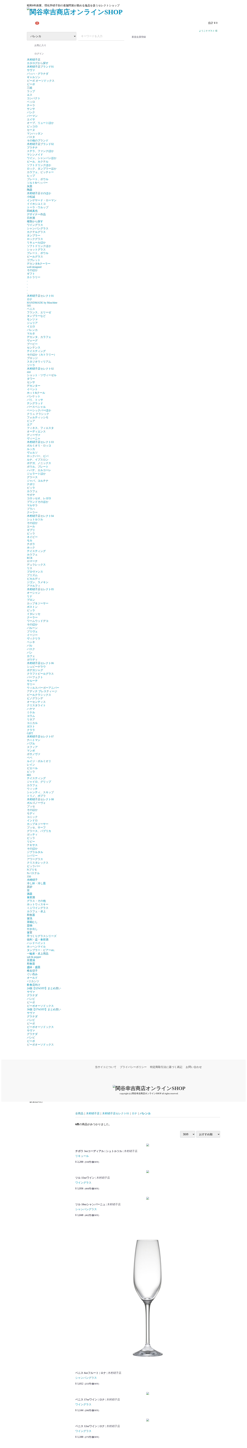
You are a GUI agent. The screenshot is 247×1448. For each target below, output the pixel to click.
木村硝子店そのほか (39, 193)
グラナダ (32, 995)
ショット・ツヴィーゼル (41, 375)
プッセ (31, 806)
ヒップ (31, 175)
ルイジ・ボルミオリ (39, 761)
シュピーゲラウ (36, 666)
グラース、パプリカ (39, 831)
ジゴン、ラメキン (37, 582)
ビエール (32, 768)
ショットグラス (36, 249)
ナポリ (31, 484)
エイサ (31, 119)
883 (29, 775)
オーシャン (33, 592)
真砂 (29, 886)
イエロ (31, 326)
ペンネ (31, 642)
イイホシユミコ (36, 203)
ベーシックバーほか (39, 410)
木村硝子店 (33, 59)
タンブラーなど (36, 315)
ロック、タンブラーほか (41, 168)
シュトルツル (35, 519)
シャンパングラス (37, 228)
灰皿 (29, 186)
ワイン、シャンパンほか (41, 158)
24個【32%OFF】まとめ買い (44, 988)
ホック (31, 547)
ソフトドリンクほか (39, 165)
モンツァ (32, 319)
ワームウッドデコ (37, 620)
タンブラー (33, 235)
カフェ (31, 656)
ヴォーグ (32, 340)
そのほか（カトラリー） (41, 354)
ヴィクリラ (33, 638)
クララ (31, 730)
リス (29, 568)
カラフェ (32, 491)
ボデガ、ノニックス (39, 463)
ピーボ (31, 84)
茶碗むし (32, 921)
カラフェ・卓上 (36, 911)
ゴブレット (33, 260)
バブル (31, 743)
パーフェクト (35, 677)
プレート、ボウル (37, 179)
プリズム (32, 575)
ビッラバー (33, 866)
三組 (29, 87)
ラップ (31, 91)
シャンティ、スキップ (40, 792)
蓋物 (29, 925)
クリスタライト (36, 705)
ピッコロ (32, 126)
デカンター (33, 385)
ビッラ (31, 487)
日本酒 (31, 217)
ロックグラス (35, 239)
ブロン (31, 599)
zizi (29, 372)
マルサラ (32, 505)
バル (29, 645)
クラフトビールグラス (40, 673)
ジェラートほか (36, 473)
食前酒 (31, 897)
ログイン (39, 53)
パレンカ (32, 329)
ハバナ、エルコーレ (39, 470)
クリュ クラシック (38, 413)
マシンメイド (35, 154)
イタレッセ (33, 613)
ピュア (31, 420)
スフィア (32, 747)
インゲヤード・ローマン (41, 200)
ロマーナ (32, 561)
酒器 (29, 893)
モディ (31, 813)
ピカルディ (33, 578)
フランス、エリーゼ (39, 312)
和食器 (31, 914)
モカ (29, 540)
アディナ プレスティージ (42, 691)
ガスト (31, 726)
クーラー (32, 512)
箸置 (29, 932)
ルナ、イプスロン (37, 459)
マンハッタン (35, 133)
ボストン (32, 606)
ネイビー (32, 537)
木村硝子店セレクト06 (40, 663)
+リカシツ (33, 981)
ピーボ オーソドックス (40, 80)
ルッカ (31, 449)
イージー (32, 635)
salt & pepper (34, 957)
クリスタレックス (37, 862)
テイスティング (36, 351)
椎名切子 (32, 970)
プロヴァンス (35, 571)
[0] (31, 23)
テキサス (32, 845)
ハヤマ (31, 708)
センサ (31, 382)
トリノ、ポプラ (36, 795)
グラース (32, 477)
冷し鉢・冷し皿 (36, 883)
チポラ (31, 544)
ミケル (31, 712)
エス (29, 94)
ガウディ (32, 659)
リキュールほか (36, 242)
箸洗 (29, 918)
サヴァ (31, 70)
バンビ (31, 998)
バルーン (32, 628)
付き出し (32, 929)
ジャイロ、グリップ (39, 781)
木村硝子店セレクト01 (40, 295)
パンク (31, 112)
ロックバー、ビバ (37, 456)
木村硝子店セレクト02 (40, 368)
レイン (31, 764)
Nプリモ (32, 869)
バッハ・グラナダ (37, 73)
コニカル (32, 722)
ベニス (31, 308)
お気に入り (40, 45)
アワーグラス (35, 859)
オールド (32, 977)
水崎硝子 (32, 879)
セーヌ (31, 129)
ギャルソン (33, 77)
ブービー (32, 344)
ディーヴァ (33, 435)
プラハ (31, 508)
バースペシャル (36, 406)
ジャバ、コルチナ (37, 480)
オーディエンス (36, 431)
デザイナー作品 (36, 214)
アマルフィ (33, 585)
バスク (31, 649)
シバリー (32, 855)
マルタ (31, 333)
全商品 (79, 1113)
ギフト (31, 273)
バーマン (32, 115)
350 (29, 876)
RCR (29, 557)
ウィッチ (32, 788)
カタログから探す (37, 63)
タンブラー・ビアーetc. (41, 950)
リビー (31, 841)
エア (29, 424)
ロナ (29, 299)
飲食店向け (33, 984)
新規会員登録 (139, 37)
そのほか (32, 270)
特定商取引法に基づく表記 (166, 1067)
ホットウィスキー (37, 904)
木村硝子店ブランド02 (40, 144)
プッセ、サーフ (36, 827)
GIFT (30, 733)
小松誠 (31, 196)
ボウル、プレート (37, 466)
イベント (32, 389)
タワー (31, 378)
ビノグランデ (35, 698)
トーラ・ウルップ (37, 207)
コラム (31, 715)
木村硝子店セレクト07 (40, 736)
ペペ (29, 757)
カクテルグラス (36, 232)
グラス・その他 (36, 900)
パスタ (31, 137)
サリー (31, 684)
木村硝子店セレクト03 (40, 442)
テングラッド (35, 403)
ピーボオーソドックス (40, 1005)
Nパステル (33, 873)
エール (31, 526)
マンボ (31, 750)
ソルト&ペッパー (37, 182)
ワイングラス (35, 224)
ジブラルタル (35, 852)
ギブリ (31, 530)
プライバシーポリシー (133, 1067)
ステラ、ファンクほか (40, 151)
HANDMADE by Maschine (42, 302)
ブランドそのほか (37, 501)
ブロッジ (32, 358)
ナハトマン (33, 740)
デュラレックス (36, 564)
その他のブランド (37, 140)
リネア (31, 719)
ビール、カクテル (37, 161)
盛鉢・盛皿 (33, 967)
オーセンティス (36, 701)
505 (29, 305)
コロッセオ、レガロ (39, 498)
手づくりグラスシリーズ (41, 936)
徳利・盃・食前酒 (37, 939)
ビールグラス (35, 256)
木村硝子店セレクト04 (40, 515)
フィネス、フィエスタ (40, 427)
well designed (34, 267)
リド (29, 596)
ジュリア (32, 322)
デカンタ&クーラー (38, 263)
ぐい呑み (32, 974)
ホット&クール (36, 392)
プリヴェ (32, 631)
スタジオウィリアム (39, 361)
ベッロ (31, 101)
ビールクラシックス (39, 694)
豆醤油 (31, 960)
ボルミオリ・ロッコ (39, 445)
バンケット (33, 396)
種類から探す (35, 221)
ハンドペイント (36, 943)
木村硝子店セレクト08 (40, 799)
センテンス (33, 347)
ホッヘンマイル (36, 946)
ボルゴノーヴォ (36, 802)
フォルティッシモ (37, 417)
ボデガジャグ (35, 670)
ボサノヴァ (33, 754)
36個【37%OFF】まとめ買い (44, 1009)
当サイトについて (105, 1067)
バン (29, 652)
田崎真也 (32, 210)
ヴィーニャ (33, 438)
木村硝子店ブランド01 (40, 66)
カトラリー (33, 277)
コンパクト (33, 98)
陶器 (29, 189)
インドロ (32, 820)
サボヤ (31, 494)
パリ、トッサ (35, 399)
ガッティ (32, 834)
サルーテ (32, 680)
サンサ (31, 108)
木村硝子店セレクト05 (40, 589)
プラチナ (32, 147)
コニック (32, 816)
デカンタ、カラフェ (39, 337)
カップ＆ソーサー (37, 603)
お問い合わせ (194, 1067)
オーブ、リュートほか (40, 122)
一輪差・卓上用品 (37, 953)
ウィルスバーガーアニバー (43, 687)
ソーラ (31, 365)
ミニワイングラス (37, 907)
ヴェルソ (32, 452)
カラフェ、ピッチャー (40, 172)
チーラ (31, 105)
